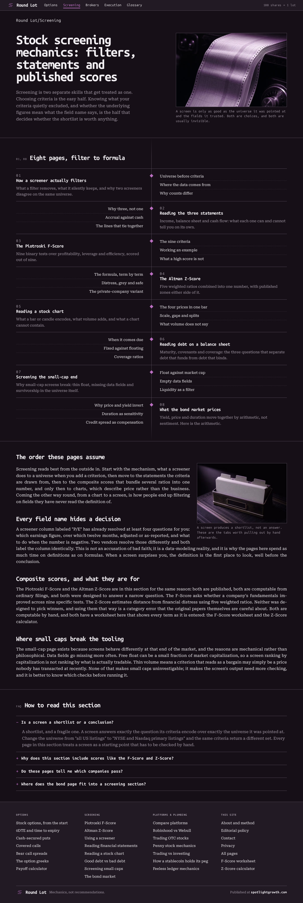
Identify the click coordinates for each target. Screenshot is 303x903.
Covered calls (28, 846)
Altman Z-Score (99, 830)
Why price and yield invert (118, 405)
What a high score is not (182, 259)
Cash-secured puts (33, 838)
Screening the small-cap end (46, 377)
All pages (229, 853)
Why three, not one (125, 209)
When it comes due (125, 340)
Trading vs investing (171, 853)
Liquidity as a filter (177, 390)
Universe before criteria (182, 176)
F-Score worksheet (233, 615)
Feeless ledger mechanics (176, 869)
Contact (228, 838)
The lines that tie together (119, 226)
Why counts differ (176, 193)
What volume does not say (184, 324)
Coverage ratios (128, 357)
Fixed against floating (123, 348)
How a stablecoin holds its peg (180, 861)
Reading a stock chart (40, 311)
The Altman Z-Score (180, 278)
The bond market (100, 876)
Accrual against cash (124, 217)
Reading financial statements (111, 846)
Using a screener (100, 838)
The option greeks (32, 861)
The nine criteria (175, 241)
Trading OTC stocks (171, 838)
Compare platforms (170, 823)
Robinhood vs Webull (172, 830)
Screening (71, 5)
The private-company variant (116, 291)
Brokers (92, 5)
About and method (237, 823)
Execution (112, 5)
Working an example (178, 250)
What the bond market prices (190, 409)
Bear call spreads (31, 853)
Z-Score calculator (238, 869)
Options (51, 5)
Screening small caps (104, 869)
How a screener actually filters (51, 180)
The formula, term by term (118, 274)
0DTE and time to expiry (37, 830)
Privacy (228, 846)
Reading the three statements (191, 213)
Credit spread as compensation (114, 422)
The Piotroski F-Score (40, 246)
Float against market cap (182, 373)
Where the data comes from (185, 185)
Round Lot (27, 5)
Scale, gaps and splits (179, 316)
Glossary (134, 5)
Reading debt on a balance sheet (195, 344)
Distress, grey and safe (122, 283)
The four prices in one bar (183, 307)
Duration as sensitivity (122, 414)
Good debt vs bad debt (105, 861)
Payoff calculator (31, 869)
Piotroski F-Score (100, 823)
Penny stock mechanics (174, 846)
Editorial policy (235, 830)
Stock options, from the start (42, 823)
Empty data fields (176, 381)
